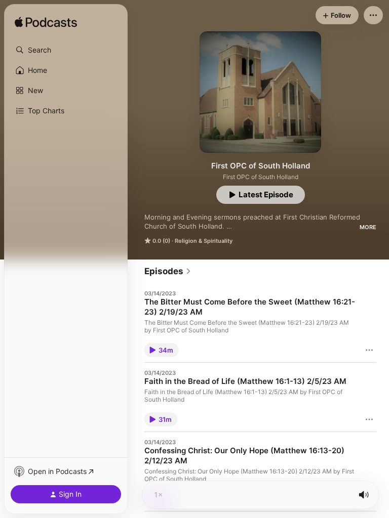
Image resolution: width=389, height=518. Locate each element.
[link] (167, 271)
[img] (46, 23)
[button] (66, 50)
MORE (368, 227)
